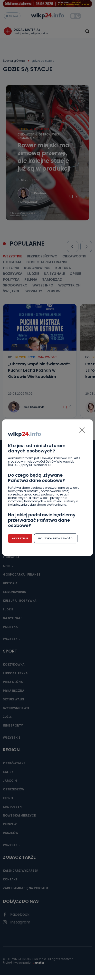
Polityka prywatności (55, 538)
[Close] (82, 430)
